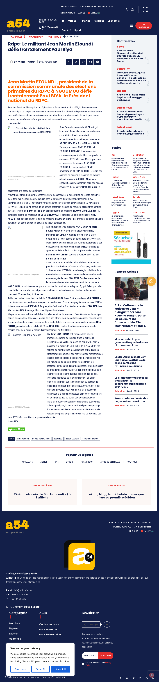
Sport (120, 46)
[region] (40, 659)
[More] (107, 624)
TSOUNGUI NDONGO (90, 439)
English (121, 91)
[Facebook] (143, 8)
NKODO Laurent (72, 439)
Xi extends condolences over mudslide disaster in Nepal (141, 219)
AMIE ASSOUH (23, 439)
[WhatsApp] (83, 62)
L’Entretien (123, 69)
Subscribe (106, 655)
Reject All (40, 669)
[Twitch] (140, 677)
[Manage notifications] (151, 675)
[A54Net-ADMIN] (12, 62)
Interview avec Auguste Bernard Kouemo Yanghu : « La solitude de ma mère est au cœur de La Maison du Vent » (131, 78)
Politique (54, 37)
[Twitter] (143, 11)
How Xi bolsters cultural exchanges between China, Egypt (142, 204)
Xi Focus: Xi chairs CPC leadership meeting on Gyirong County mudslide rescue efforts (131, 115)
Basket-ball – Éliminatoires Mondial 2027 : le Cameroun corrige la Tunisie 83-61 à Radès (131, 56)
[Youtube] (147, 11)
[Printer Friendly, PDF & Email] (16, 430)
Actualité (18, 37)
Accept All (60, 669)
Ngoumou (58, 439)
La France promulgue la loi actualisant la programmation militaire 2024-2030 (131, 382)
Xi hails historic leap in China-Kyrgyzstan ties (130, 132)
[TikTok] (133, 677)
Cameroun (36, 37)
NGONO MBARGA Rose (41, 439)
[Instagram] (147, 8)
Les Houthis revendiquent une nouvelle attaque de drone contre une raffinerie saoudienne (130, 361)
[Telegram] (97, 62)
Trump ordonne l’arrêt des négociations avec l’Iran (131, 400)
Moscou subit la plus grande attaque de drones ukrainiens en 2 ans (131, 342)
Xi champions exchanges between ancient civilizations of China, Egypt (119, 220)
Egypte (136, 197)
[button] (132, 9)
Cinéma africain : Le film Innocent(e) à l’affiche (42, 496)
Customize (20, 669)
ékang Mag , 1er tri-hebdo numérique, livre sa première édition (117, 496)
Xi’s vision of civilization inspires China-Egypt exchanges (131, 97)
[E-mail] (90, 62)
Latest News (124, 108)
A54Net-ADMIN (26, 62)
